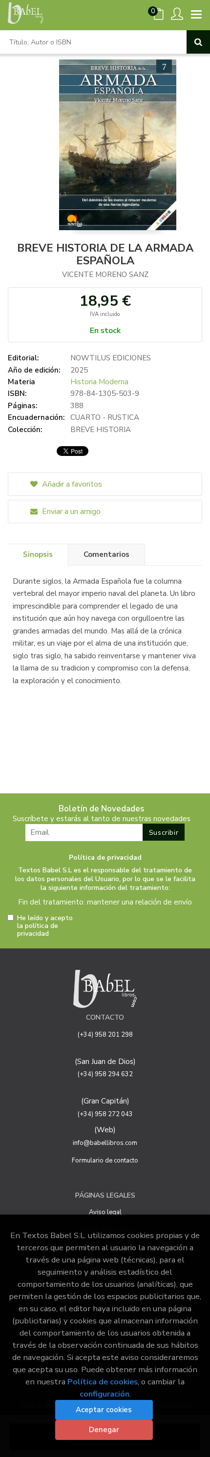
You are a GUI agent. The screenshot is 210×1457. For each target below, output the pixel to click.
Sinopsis (38, 554)
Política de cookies (102, 1381)
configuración (104, 1393)
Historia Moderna (99, 382)
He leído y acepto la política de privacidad (45, 926)
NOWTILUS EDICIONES (110, 358)
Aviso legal (105, 1212)
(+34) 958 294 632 (105, 1074)
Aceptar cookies (104, 1410)
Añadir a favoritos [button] (71, 484)
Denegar (104, 1430)
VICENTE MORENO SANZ (105, 274)
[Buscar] (198, 42)
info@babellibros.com (105, 1143)
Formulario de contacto (105, 1160)
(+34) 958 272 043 (105, 1114)
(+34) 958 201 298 (105, 1034)
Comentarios (106, 554)
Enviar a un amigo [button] (70, 511)
